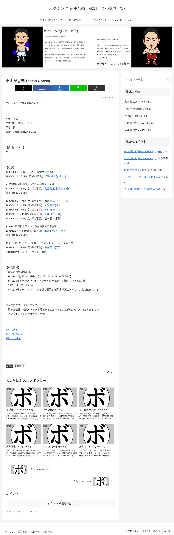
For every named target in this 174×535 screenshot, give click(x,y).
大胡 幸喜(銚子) (52, 205)
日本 (10, 366)
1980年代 (20, 366)
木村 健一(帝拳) (52, 209)
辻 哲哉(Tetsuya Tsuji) (136, 116)
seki (160, 151)
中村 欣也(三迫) (52, 247)
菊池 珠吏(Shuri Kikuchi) (138, 130)
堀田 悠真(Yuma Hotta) (136, 170)
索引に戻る (12, 329)
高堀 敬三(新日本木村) (56, 188)
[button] (96, 88)
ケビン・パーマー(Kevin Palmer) (142, 177)
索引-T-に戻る (13, 338)
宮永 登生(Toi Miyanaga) (138, 101)
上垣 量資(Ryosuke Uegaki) (139, 123)
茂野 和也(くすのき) (56, 176)
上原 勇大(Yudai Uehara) (138, 108)
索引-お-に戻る (14, 334)
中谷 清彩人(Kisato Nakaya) (139, 151)
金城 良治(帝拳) (52, 214)
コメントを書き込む (60, 503)
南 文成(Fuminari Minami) (138, 188)
